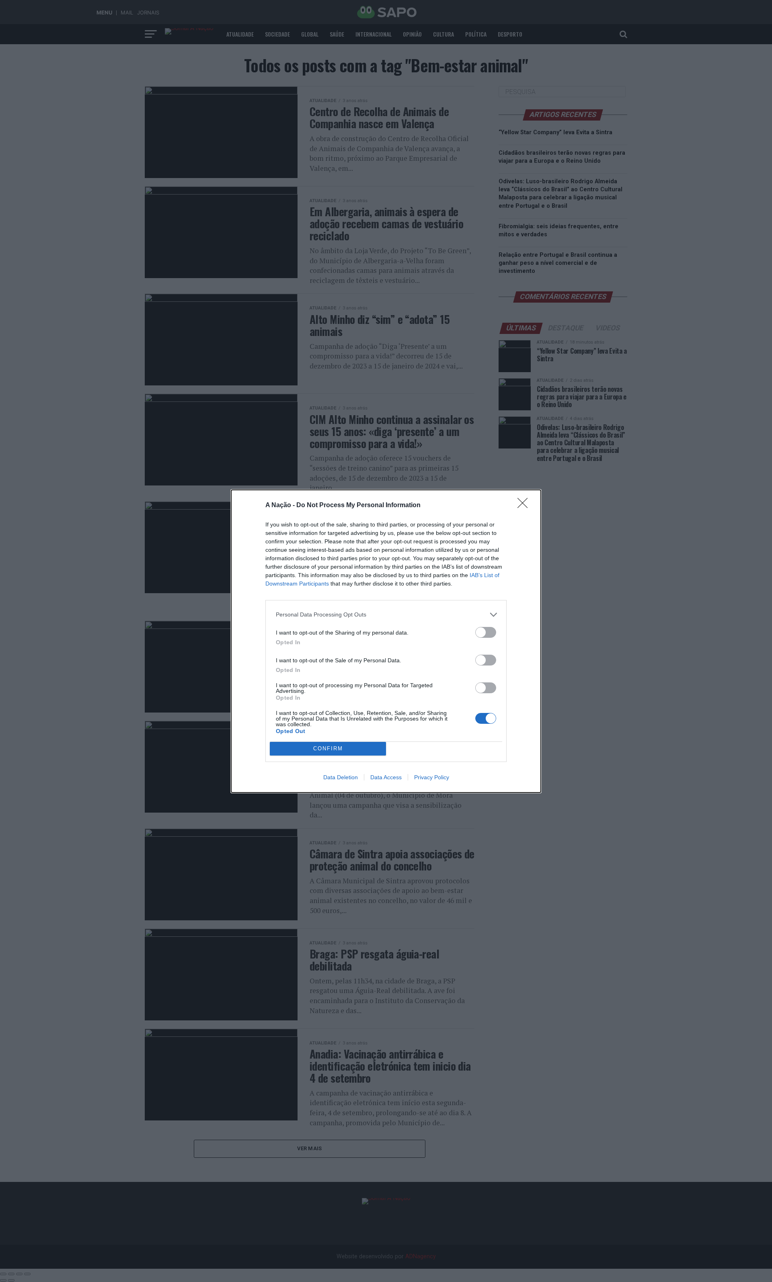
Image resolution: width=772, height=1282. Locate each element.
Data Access (386, 777)
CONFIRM (328, 748)
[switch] (485, 632)
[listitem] (386, 614)
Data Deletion (340, 777)
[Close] (525, 505)
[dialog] (386, 641)
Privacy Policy (431, 777)
